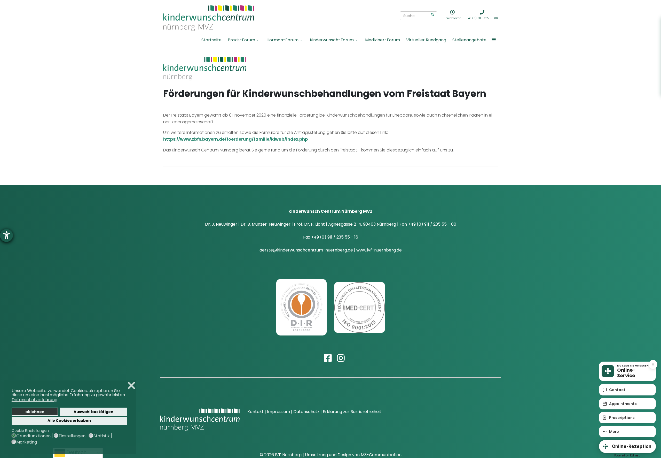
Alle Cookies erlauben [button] (69, 420)
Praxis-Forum (241, 40)
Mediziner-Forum (382, 40)
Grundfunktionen (33, 436)
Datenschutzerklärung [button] (34, 400)
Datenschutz (306, 412)
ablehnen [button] (34, 411)
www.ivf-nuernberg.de (379, 250)
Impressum (279, 412)
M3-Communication (381, 455)
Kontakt (255, 412)
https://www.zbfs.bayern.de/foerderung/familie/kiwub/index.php (235, 139)
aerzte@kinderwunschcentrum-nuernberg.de (306, 250)
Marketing (26, 442)
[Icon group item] (324, 353)
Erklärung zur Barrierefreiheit (352, 412)
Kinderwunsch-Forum (332, 40)
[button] (127, 395)
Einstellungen (72, 436)
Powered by (627, 455)
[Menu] (494, 40)
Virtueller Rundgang (426, 40)
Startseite (211, 40)
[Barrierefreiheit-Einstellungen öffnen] (6, 235)
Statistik (101, 436)
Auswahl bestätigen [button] (93, 411)
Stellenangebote (469, 40)
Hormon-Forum (282, 40)
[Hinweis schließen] (653, 364)
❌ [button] (131, 385)
